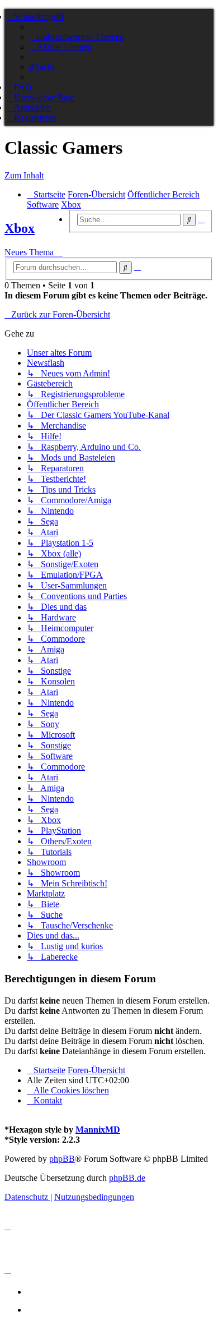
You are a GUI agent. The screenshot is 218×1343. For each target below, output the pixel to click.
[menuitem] (77, 37)
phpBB (62, 1158)
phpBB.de (127, 1178)
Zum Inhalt (24, 175)
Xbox (19, 228)
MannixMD (97, 1129)
